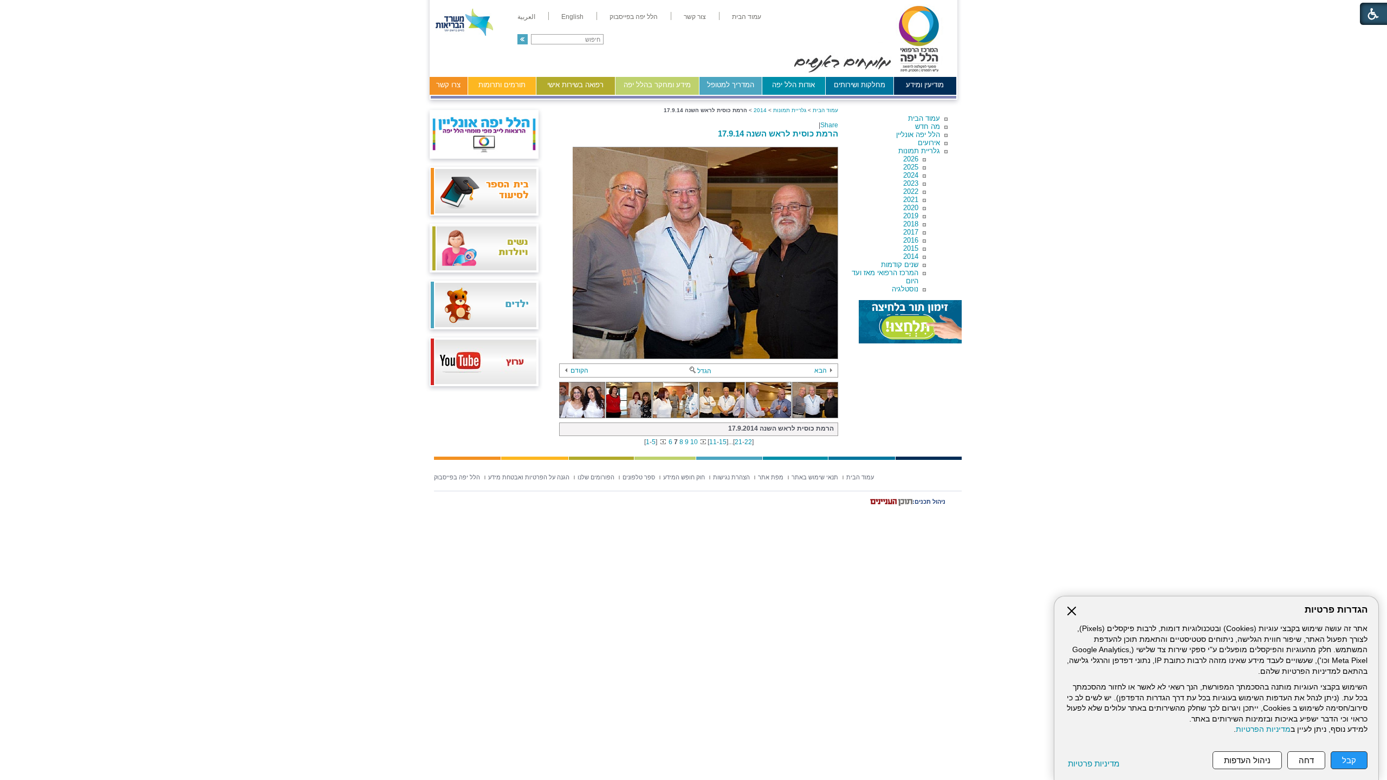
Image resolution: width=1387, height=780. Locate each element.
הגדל (704, 371)
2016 (910, 240)
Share (829, 125)
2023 (910, 183)
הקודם (579, 370)
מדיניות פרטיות (1093, 763)
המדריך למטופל (730, 85)
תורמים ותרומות (502, 85)
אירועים (929, 143)
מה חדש (927, 126)
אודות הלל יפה (793, 85)
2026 (910, 159)
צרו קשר (448, 85)
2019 (910, 216)
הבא (820, 370)
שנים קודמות (899, 265)
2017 (910, 232)
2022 (910, 191)
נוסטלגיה (905, 289)
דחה (1306, 760)
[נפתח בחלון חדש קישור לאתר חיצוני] (910, 321)
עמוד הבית (924, 118)
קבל (1349, 760)
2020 (910, 208)
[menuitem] (746, 17)
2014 (910, 256)
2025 (910, 167)
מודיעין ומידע (925, 85)
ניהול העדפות (1247, 760)
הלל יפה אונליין (918, 135)
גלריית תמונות (919, 151)
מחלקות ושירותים (859, 85)
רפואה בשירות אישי (575, 85)
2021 (910, 200)
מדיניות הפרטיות (1263, 729)
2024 (910, 175)
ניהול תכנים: (928, 501)
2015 (910, 248)
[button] (522, 39)
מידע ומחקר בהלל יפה (657, 85)
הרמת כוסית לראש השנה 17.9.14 (778, 133)
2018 (910, 224)
